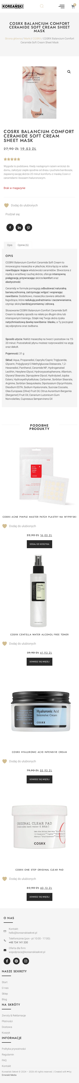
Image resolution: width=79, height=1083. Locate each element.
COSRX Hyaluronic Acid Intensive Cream (39, 752)
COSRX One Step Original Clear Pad (39, 869)
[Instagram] (25, 961)
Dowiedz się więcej (39, 661)
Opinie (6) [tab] (23, 245)
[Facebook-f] (7, 961)
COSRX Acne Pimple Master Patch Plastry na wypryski (40, 517)
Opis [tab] (9, 245)
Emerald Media (9, 1075)
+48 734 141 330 (18, 942)
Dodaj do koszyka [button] (39, 544)
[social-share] (10, 227)
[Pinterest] (16, 961)
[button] (61, 6)
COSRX (37, 39)
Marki (27, 39)
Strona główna (13, 39)
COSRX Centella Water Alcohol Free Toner (39, 634)
